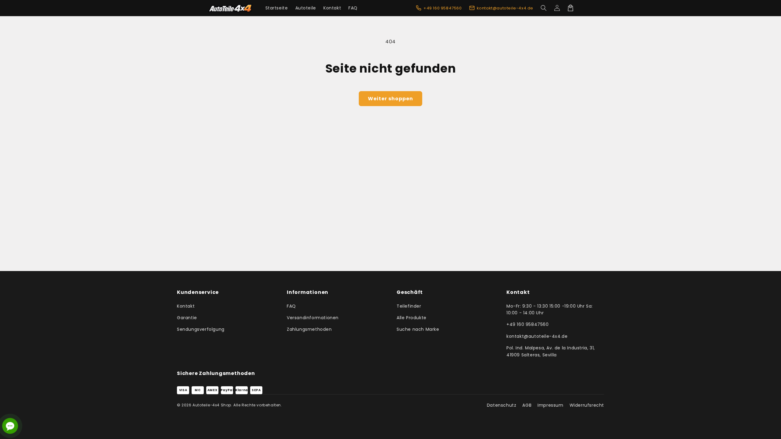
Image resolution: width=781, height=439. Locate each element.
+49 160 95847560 (527, 324)
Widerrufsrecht (587, 405)
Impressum (550, 405)
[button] (543, 8)
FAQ (291, 306)
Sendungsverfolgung (201, 329)
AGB (526, 405)
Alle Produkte (411, 318)
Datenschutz (501, 405)
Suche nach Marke (418, 329)
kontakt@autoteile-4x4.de (536, 336)
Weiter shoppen (390, 98)
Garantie (187, 318)
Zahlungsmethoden (309, 329)
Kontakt (186, 306)
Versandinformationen (313, 318)
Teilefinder (409, 306)
